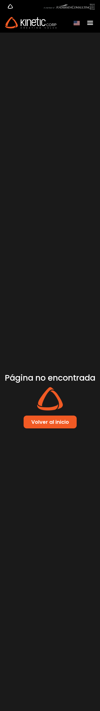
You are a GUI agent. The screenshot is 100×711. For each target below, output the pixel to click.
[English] (77, 23)
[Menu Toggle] (10, 6)
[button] (90, 23)
